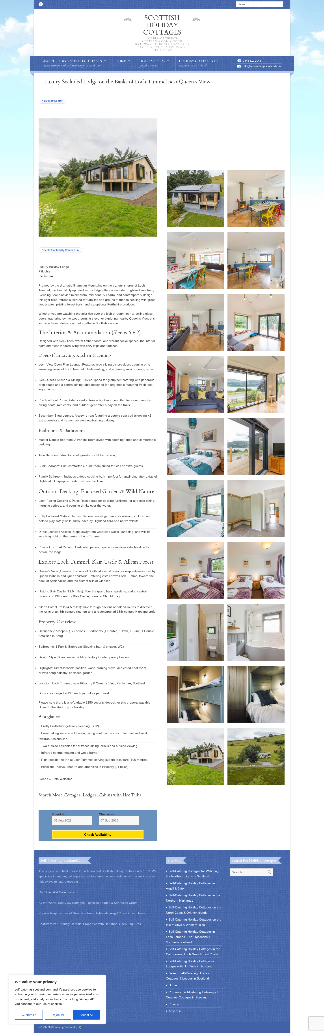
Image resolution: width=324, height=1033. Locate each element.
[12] (256, 535)
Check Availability (97, 834)
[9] (195, 473)
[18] (256, 721)
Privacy (174, 1004)
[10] (256, 473)
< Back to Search (52, 100)
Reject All (58, 1014)
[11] (195, 535)
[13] (195, 597)
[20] (256, 783)
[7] (195, 411)
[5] (195, 349)
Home (173, 985)
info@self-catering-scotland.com (262, 66)
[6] (256, 349)
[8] (256, 411)
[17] (195, 721)
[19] (195, 783)
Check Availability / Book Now (60, 250)
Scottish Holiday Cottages (162, 32)
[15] (195, 659)
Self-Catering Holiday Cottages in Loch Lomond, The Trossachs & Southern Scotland (190, 937)
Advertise (175, 1011)
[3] (195, 287)
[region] (57, 999)
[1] (195, 225)
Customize (29, 1014)
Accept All (86, 1014)
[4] (256, 287)
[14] (256, 597)
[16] (256, 659)
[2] (256, 225)
